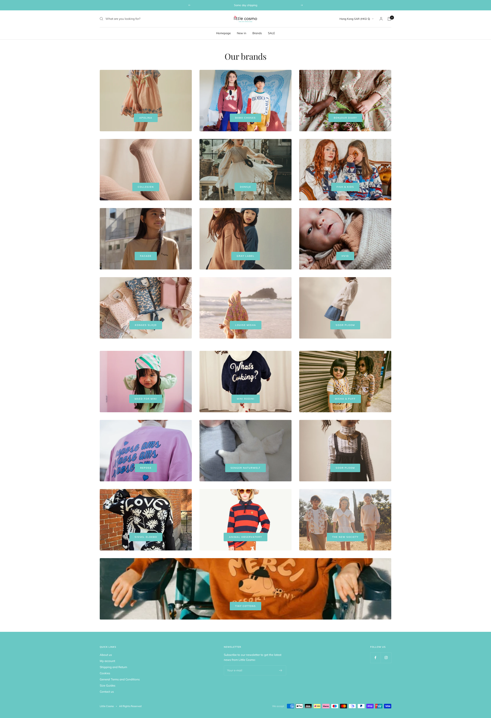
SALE (271, 33)
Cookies (105, 673)
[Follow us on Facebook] (375, 657)
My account (107, 661)
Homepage (223, 33)
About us (106, 655)
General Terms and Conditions (120, 679)
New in (241, 33)
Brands (257, 33)
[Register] (280, 670)
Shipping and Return (113, 667)
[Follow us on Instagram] (386, 657)
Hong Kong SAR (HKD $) (354, 19)
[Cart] (389, 19)
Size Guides (107, 685)
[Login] (381, 18)
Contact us (107, 691)
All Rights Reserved (130, 706)
